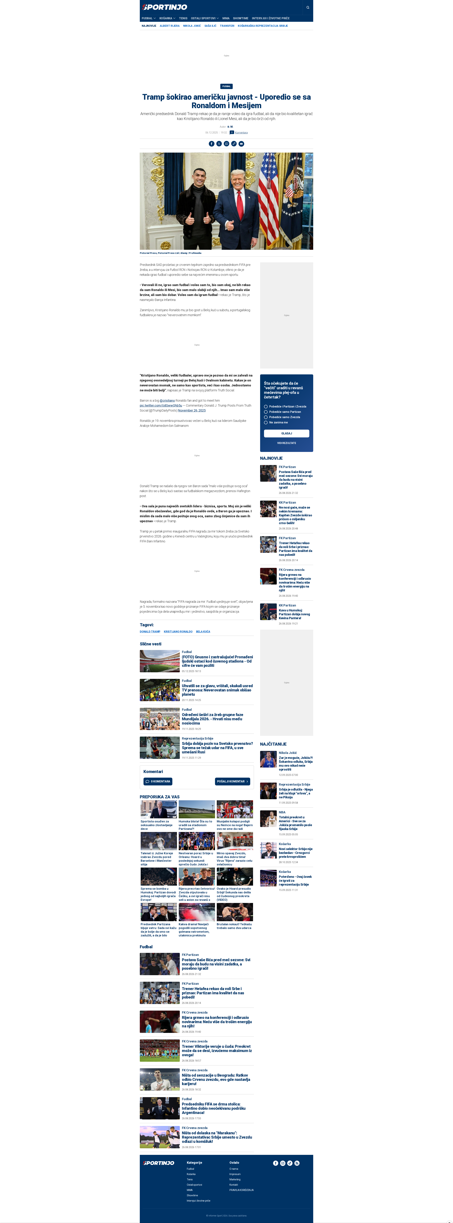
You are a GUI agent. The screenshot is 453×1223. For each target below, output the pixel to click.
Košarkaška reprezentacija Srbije (263, 25)
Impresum (235, 1174)
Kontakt (234, 1184)
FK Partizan (190, 955)
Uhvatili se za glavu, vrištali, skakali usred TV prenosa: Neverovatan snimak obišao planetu (217, 690)
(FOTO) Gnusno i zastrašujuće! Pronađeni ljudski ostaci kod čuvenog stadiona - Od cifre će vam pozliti (217, 661)
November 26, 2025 (192, 410)
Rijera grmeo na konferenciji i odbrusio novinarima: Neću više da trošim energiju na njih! (217, 1022)
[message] (241, 144)
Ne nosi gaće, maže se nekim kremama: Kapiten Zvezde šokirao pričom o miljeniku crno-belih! (295, 515)
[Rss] (297, 1163)
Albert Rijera (170, 25)
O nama (234, 1168)
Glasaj (286, 433)
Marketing (235, 1179)
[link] (234, 144)
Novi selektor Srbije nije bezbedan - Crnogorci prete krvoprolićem (295, 853)
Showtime (240, 18)
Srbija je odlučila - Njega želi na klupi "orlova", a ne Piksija (296, 793)
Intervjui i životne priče (271, 18)
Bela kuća (203, 631)
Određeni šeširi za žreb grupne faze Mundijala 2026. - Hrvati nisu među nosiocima (212, 719)
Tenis (183, 18)
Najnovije (149, 25)
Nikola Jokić (192, 25)
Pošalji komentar (231, 781)
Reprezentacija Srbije (197, 738)
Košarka (165, 18)
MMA (226, 18)
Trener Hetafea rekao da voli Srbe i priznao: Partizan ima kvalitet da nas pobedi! (213, 993)
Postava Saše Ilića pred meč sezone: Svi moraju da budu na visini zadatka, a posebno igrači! (216, 964)
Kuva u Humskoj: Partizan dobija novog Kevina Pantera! (294, 614)
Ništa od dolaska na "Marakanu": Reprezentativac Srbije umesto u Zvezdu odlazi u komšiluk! (217, 1137)
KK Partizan (287, 502)
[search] (307, 7)
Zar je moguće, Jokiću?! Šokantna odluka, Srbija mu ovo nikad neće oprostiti (296, 763)
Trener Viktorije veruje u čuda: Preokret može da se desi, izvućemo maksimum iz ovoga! (217, 1050)
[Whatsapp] (226, 144)
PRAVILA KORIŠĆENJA (242, 1190)
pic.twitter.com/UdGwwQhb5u (161, 405)
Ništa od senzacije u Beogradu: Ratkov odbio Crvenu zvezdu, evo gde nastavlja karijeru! (216, 1079)
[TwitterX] (219, 144)
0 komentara (160, 781)
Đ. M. (230, 126)
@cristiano (167, 400)
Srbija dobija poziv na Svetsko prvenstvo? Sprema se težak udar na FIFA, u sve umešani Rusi (217, 748)
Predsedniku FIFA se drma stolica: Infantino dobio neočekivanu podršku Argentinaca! (214, 1108)
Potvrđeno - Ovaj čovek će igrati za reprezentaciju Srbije (295, 880)
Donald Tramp (150, 631)
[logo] (164, 7)
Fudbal (147, 18)
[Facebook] (211, 144)
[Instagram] (282, 1163)
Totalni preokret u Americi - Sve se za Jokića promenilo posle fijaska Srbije (295, 823)
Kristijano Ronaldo (178, 631)
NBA (282, 812)
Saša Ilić (210, 25)
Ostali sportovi (203, 18)
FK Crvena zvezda (195, 1012)
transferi (227, 25)
